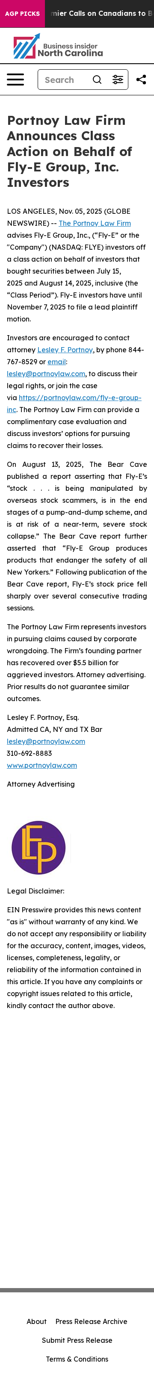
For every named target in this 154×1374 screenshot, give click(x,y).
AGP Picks (22, 14)
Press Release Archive (91, 1321)
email (56, 361)
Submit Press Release (77, 1340)
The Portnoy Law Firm (95, 223)
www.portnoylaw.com (42, 765)
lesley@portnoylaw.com (46, 373)
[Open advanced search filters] (117, 79)
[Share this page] (141, 79)
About (37, 1321)
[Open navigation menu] (15, 79)
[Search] (97, 79)
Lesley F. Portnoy (65, 349)
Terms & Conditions (77, 1359)
